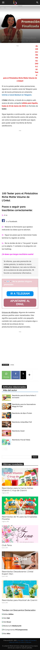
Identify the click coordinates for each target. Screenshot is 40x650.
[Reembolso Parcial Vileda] (6, 442)
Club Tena (7, 545)
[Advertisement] (17, 60)
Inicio (2, 7)
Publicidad (28, 642)
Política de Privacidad (30, 640)
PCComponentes (21, 630)
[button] (3, 2)
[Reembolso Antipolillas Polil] (6, 424)
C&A (8, 618)
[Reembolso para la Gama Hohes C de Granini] (6, 397)
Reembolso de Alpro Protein (22, 413)
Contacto (22, 642)
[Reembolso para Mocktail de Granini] (20, 589)
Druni (9, 622)
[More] (29, 375)
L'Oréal (12, 364)
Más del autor (10, 390)
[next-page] (6, 449)
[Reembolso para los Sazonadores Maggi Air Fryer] (6, 406)
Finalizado (8, 7)
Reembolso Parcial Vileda (21, 440)
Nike (8, 634)
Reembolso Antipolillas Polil (22, 422)
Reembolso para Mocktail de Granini (19, 600)
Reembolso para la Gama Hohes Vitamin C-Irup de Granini (17, 489)
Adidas (10, 614)
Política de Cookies (14, 642)
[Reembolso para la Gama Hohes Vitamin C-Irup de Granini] (20, 477)
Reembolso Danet (18, 431)
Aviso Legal (21, 640)
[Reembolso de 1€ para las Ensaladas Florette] (20, 505)
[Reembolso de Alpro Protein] (6, 415)
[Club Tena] (20, 534)
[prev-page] (3, 449)
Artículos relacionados (14, 387)
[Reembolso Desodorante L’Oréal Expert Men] (20, 560)
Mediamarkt (16, 626)
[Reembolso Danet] (6, 433)
